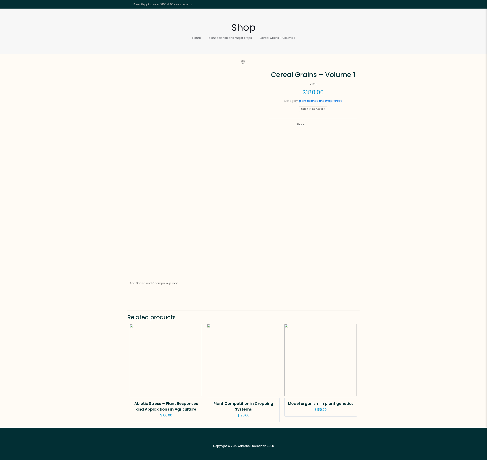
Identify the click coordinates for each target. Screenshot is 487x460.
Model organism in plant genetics (320, 403)
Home (196, 38)
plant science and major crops (230, 38)
